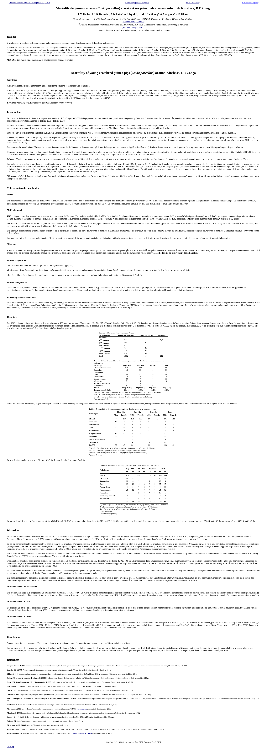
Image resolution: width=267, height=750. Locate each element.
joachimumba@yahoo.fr (133, 21)
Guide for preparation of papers (137, 3)
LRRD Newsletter (192, 3)
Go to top (10, 747)
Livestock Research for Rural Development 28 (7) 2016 (29, 3)
